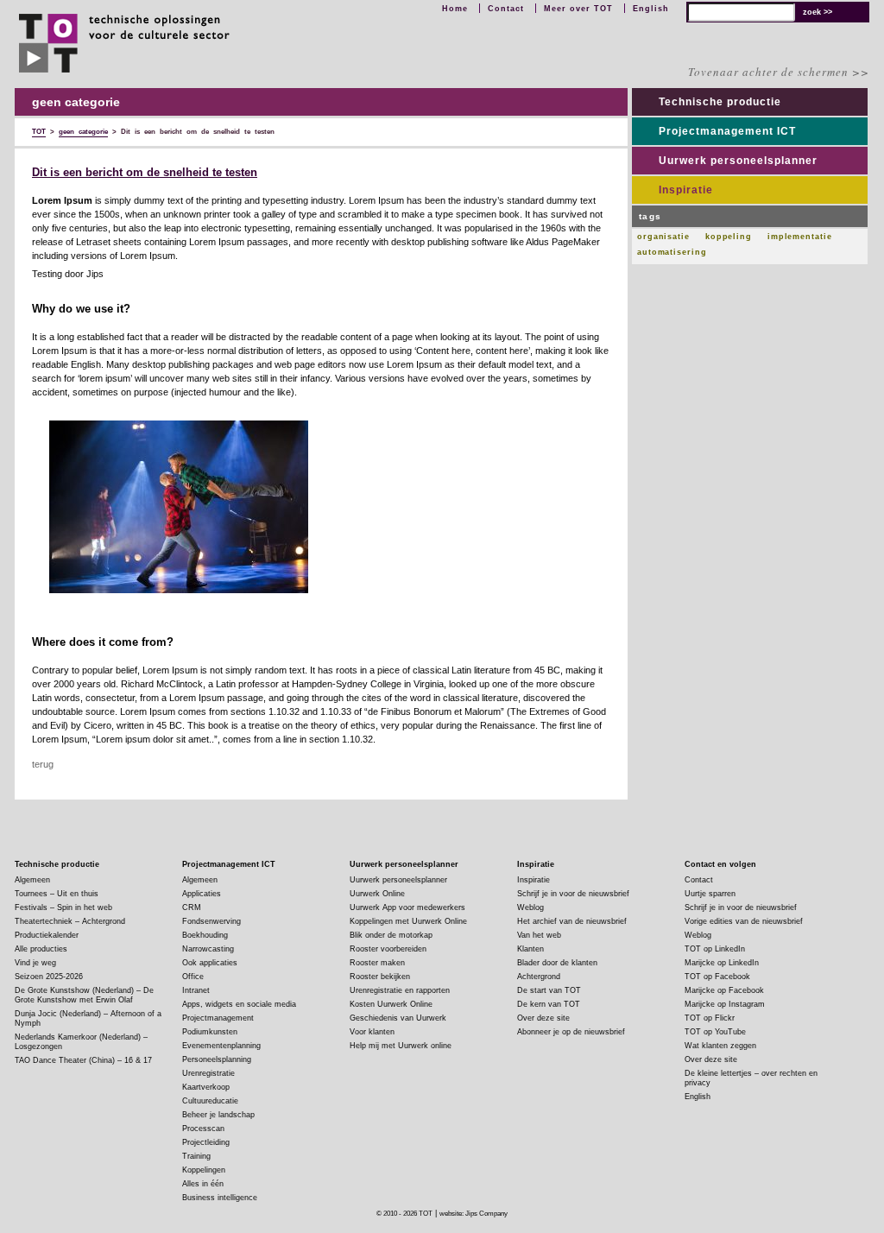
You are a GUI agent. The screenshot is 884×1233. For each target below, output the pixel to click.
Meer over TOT (578, 8)
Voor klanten (372, 1032)
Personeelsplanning (216, 1059)
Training (196, 1156)
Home (455, 8)
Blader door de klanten (557, 962)
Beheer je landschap (218, 1114)
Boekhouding (205, 935)
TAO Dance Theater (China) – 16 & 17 (83, 1060)
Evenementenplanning (221, 1045)
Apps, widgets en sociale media (239, 1004)
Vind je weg (35, 962)
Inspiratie (686, 190)
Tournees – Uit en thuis (56, 893)
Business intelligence (219, 1197)
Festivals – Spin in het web (63, 907)
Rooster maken (377, 962)
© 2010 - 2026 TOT (404, 1213)
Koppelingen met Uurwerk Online (408, 921)
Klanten (530, 949)
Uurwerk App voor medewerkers (407, 907)
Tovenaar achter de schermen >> (778, 71)
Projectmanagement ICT (727, 131)
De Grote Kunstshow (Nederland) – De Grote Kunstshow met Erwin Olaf (84, 995)
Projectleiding (206, 1142)
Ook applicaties (209, 962)
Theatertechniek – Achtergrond (70, 921)
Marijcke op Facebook (724, 990)
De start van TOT (549, 990)
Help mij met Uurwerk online (400, 1045)
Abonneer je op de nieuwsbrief (571, 1032)
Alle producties (41, 949)
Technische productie (720, 102)
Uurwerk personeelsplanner (738, 161)
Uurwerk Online (377, 893)
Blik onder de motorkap (391, 935)
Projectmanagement (218, 1018)
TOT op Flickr (710, 1018)
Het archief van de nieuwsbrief (572, 921)
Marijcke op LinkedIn (722, 962)
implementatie (799, 236)
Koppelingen (203, 1170)
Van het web (539, 935)
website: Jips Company (473, 1213)
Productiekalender (47, 935)
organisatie (663, 236)
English (651, 8)
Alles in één (203, 1183)
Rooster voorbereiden (388, 949)
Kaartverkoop (206, 1087)
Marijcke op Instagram (725, 1004)
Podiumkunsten (209, 1032)
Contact (506, 8)
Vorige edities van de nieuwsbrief (744, 921)
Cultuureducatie (210, 1101)
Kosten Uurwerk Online (391, 1004)
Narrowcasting (208, 949)
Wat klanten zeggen (720, 1045)
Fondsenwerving (211, 921)
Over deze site (543, 1018)
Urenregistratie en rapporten (400, 990)
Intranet (196, 990)
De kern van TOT (548, 1004)
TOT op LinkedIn (715, 949)
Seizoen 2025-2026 (49, 976)
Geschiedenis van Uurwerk (398, 1018)
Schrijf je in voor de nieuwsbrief (573, 893)
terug (43, 764)
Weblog (530, 907)
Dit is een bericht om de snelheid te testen (144, 173)
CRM (191, 907)
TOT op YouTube (715, 1032)
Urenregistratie (208, 1073)
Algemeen (32, 880)
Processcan (203, 1128)
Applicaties (201, 893)
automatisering (672, 252)
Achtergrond (538, 976)
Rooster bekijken (380, 976)
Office (193, 976)
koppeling (728, 236)
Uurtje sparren (710, 893)
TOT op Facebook (717, 976)
